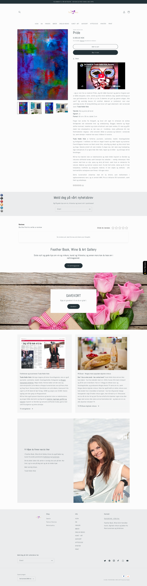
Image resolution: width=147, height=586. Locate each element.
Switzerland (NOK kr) (25, 579)
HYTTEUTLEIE (79, 542)
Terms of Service (51, 522)
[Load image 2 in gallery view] (36, 108)
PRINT (77, 549)
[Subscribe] (89, 209)
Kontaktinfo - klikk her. (112, 518)
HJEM (77, 518)
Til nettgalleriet (25, 409)
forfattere (46, 457)
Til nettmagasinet (73, 266)
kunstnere (55, 457)
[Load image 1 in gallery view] (23, 108)
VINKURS (77, 525)
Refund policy (50, 525)
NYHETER (78, 546)
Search (48, 518)
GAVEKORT (78, 539)
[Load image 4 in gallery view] (62, 108)
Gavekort (73, 306)
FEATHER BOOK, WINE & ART (114, 580)
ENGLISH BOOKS (80, 532)
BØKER (77, 529)
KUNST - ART (79, 536)
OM (76, 522)
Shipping (82, 40)
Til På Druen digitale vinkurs (87, 406)
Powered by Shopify (125, 580)
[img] (77, 185)
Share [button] (77, 59)
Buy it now (95, 52)
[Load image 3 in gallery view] (49, 108)
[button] (19, 12)
